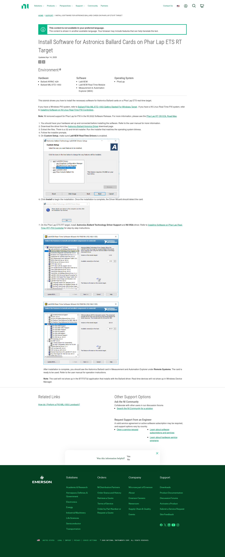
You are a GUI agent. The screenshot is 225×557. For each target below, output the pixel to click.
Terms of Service (105, 503)
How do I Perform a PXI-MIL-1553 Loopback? (59, 404)
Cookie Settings (90, 540)
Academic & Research (77, 487)
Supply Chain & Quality (140, 508)
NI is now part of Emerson (140, 487)
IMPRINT (68, 540)
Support (49, 15)
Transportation (73, 528)
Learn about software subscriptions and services (162, 431)
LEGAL (60, 540)
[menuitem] (39, 6)
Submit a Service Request (172, 508)
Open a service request (127, 429)
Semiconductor (73, 523)
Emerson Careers (137, 498)
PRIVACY (77, 540)
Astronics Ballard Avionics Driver (83, 126)
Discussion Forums (169, 498)
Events (132, 514)
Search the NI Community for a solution (135, 408)
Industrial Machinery (76, 512)
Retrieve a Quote (105, 498)
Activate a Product (169, 503)
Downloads (165, 487)
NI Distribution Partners (108, 487)
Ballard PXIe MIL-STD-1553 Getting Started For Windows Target (107, 106)
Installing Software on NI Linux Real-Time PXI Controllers (66, 109)
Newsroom (134, 503)
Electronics (71, 501)
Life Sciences (72, 517)
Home (40, 15)
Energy (69, 507)
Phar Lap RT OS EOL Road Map (161, 116)
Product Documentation (171, 492)
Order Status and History (109, 492)
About (132, 492)
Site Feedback (167, 514)
